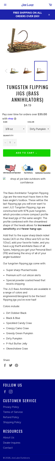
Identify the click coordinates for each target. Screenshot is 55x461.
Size (5, 122)
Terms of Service (13, 411)
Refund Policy (11, 417)
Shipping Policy (12, 422)
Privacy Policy (11, 406)
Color (31, 122)
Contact (8, 447)
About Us (8, 437)
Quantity (8, 135)
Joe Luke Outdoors (20, 458)
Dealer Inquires (11, 442)
